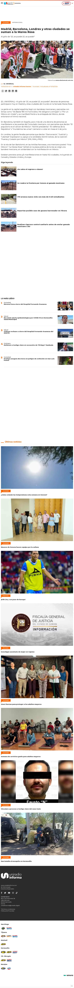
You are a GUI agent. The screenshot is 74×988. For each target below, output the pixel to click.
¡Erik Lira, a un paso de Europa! (13, 599)
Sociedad (6, 22)
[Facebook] (9, 91)
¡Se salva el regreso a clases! (30, 169)
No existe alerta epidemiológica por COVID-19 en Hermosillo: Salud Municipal (28, 318)
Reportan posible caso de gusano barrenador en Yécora (42, 211)
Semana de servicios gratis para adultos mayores (21, 756)
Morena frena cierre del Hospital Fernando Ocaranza (25, 304)
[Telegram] (16, 91)
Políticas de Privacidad (7, 911)
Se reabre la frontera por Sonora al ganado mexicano (40, 183)
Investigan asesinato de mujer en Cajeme (17, 652)
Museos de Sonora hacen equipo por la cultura (20, 547)
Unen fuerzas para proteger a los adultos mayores (21, 704)
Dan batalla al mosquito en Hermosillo (16, 861)
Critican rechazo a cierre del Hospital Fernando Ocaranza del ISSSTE (28, 332)
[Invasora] (3, 928)
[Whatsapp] (2, 91)
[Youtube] (9, 893)
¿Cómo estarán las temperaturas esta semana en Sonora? (24, 495)
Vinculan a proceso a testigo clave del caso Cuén (21, 809)
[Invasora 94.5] (3, 936)
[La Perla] (9, 968)
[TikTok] (17, 893)
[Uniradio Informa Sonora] (12, 3)
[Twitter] (6, 91)
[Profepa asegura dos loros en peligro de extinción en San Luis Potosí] (65, 360)
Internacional (17, 22)
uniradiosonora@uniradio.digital (10, 905)
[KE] (3, 968)
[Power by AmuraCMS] (68, 975)
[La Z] (15, 952)
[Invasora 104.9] (3, 944)
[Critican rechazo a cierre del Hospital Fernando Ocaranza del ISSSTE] (65, 333)
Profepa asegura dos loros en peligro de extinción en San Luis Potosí (29, 359)
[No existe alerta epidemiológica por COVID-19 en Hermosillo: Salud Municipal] (65, 319)
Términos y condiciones (8, 909)
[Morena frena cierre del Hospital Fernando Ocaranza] (65, 306)
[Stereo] (3, 952)
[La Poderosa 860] (9, 936)
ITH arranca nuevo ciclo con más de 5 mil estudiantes (40, 197)
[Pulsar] (9, 928)
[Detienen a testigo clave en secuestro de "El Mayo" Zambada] (65, 347)
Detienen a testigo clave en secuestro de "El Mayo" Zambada (28, 345)
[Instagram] (13, 893)
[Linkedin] (12, 91)
